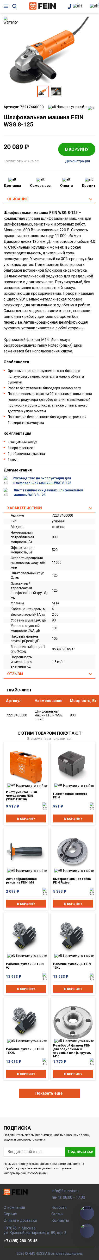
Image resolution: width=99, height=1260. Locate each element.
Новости (59, 1207)
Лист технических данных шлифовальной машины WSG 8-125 (48, 492)
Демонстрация (77, 161)
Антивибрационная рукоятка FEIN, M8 (21, 880)
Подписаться (80, 1151)
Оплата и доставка (20, 1220)
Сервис (10, 1214)
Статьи (57, 1214)
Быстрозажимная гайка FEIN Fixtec (72, 880)
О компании (14, 1207)
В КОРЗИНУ (77, 149)
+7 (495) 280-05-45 (20, 1241)
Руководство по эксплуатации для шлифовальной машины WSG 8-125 (42, 480)
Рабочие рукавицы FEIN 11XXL (25, 1050)
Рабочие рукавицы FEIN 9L (25, 965)
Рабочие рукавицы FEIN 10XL (72, 965)
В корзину (26, 819)
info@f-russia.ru (65, 1191)
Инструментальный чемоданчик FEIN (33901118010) (21, 795)
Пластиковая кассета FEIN (70, 795)
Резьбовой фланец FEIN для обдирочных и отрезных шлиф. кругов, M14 (72, 1050)
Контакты (60, 1220)
